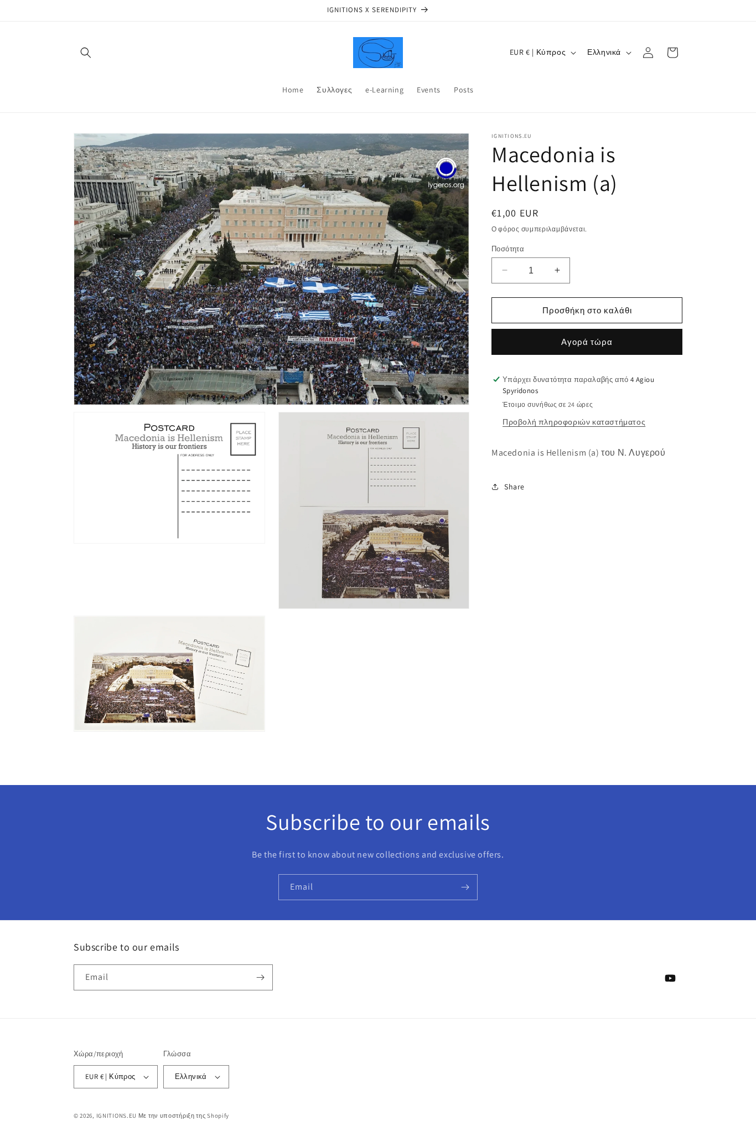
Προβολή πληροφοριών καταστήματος (574, 421)
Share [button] (514, 486)
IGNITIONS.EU (116, 1115)
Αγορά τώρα (587, 342)
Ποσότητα (507, 248)
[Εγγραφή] (465, 887)
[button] (86, 52)
